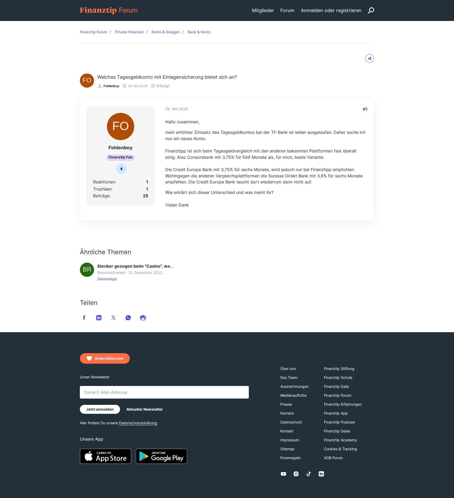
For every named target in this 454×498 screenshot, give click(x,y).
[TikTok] (309, 474)
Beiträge (101, 195)
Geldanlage (107, 279)
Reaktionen (104, 181)
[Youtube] (283, 474)
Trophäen (102, 189)
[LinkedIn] (321, 474)
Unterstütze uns (109, 358)
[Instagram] (296, 474)
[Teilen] (369, 58)
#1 (365, 109)
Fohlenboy (111, 86)
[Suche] (371, 10)
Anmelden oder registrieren (331, 10)
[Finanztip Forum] (109, 10)
